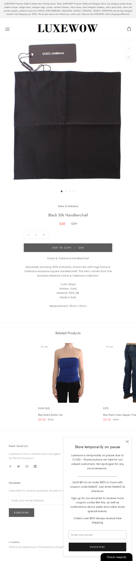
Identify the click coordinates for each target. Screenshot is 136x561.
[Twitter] (18, 466)
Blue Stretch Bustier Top (50, 415)
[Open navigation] (7, 29)
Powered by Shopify (52, 547)
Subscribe (97, 547)
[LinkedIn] (35, 466)
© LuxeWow (14, 542)
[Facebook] (10, 466)
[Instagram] (27, 466)
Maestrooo (29, 547)
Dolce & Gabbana (68, 206)
